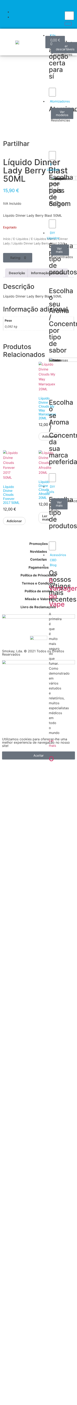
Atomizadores (60, 101)
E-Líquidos (53, 167)
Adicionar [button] (14, 521)
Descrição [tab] (17, 273)
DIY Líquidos (53, 235)
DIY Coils (51, 489)
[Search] (68, 24)
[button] (17, 257)
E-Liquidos (20, 239)
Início (6, 239)
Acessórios (58, 555)
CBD (53, 560)
